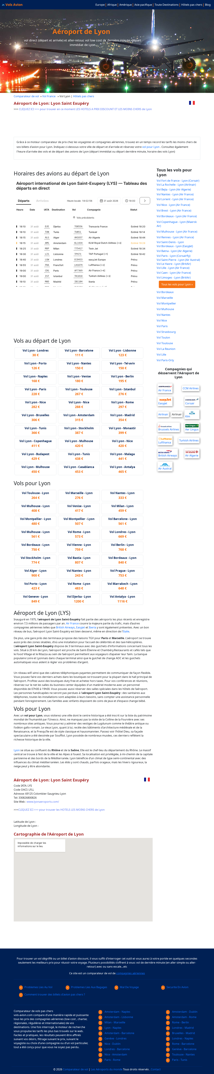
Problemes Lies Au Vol (38, 987)
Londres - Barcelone (117, 1049)
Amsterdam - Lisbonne (118, 1017)
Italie (126, 631)
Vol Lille (161, 354)
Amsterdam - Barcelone (119, 1033)
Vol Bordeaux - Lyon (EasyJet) (175, 246)
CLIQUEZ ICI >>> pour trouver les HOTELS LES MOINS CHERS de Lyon (61, 810)
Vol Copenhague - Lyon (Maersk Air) (177, 224)
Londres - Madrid (182, 1028)
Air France (72, 623)
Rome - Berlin (180, 1022)
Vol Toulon (163, 337)
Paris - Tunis (179, 1060)
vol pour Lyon (150, 147)
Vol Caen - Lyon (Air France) (174, 273)
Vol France (49, 96)
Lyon (17, 750)
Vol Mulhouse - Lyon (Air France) (177, 231)
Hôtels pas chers (191, 5)
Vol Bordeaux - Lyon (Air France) (177, 216)
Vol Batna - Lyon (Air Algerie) (174, 251)
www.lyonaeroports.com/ (43, 801)
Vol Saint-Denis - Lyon (170, 242)
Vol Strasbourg (166, 332)
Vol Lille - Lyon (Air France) (173, 268)
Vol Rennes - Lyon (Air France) (175, 237)
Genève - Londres (115, 1038)
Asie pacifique (143, 5)
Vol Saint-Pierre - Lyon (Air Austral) (178, 260)
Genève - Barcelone (183, 1049)
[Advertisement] (74, 121)
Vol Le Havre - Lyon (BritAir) (174, 264)
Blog (208, 5)
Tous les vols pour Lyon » (177, 284)
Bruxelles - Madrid (183, 1033)
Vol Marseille (165, 298)
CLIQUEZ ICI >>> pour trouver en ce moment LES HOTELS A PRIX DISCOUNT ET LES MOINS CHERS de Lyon (85, 109)
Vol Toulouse (165, 343)
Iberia (92, 627)
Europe (100, 5)
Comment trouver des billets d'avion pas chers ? (54, 994)
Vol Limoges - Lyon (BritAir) (174, 277)
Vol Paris (162, 326)
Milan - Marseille (114, 1022)
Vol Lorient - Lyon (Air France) (175, 199)
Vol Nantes (163, 315)
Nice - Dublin (112, 1044)
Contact (156, 1069)
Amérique (125, 5)
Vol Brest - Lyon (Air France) (174, 210)
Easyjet (80, 627)
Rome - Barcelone (182, 1044)
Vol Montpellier (166, 303)
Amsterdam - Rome (183, 1017)
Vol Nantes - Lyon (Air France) (175, 194)
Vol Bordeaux (165, 292)
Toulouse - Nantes (183, 1054)
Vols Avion (14, 4)
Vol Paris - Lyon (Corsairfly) (173, 256)
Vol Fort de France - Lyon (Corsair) (178, 180)
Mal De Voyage (129, 987)
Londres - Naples (182, 1038)
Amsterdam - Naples (117, 1012)
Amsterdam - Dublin (184, 1012)
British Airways (65, 627)
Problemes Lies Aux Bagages (89, 987)
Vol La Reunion (166, 349)
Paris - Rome (112, 1060)
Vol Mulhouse (165, 309)
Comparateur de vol (26, 96)
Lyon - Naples (112, 1028)
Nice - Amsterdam (115, 1054)
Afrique (112, 5)
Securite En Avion (177, 987)
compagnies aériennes (130, 973)
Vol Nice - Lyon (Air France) (173, 205)
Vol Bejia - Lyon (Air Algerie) (174, 189)
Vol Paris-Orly (165, 360)
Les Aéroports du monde (106, 1069)
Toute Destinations (167, 5)
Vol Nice (162, 320)
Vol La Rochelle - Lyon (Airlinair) (176, 184)
